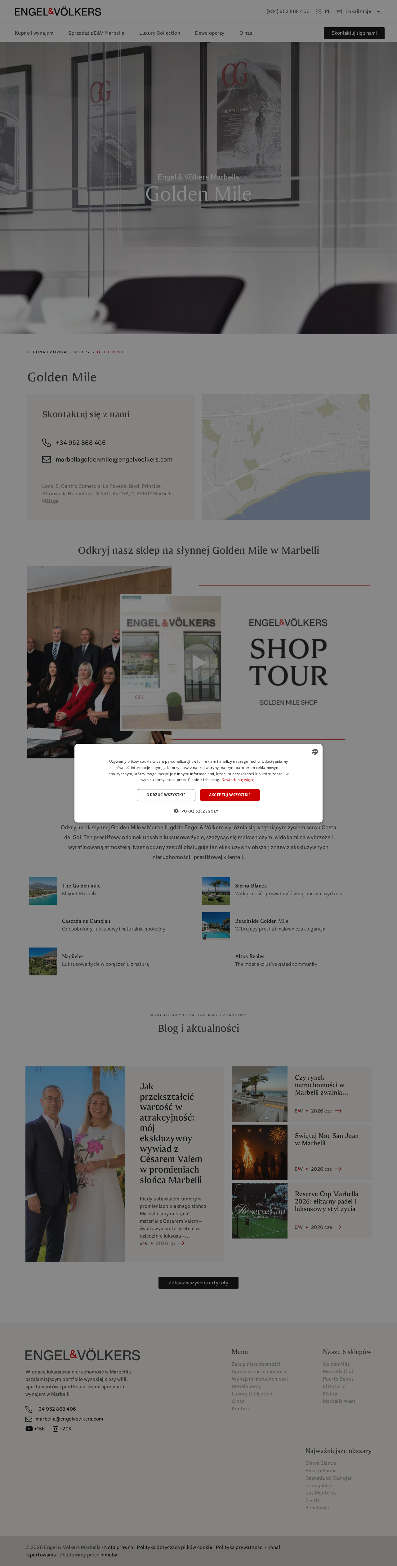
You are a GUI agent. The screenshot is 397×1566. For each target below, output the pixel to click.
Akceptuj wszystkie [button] (230, 794)
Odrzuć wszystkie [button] (165, 794)
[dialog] (198, 783)
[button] (198, 810)
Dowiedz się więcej (238, 779)
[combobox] (315, 751)
